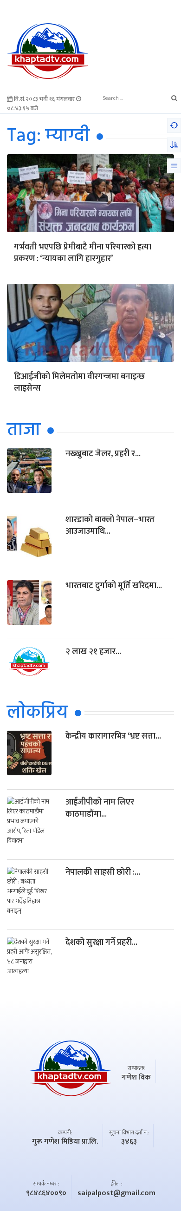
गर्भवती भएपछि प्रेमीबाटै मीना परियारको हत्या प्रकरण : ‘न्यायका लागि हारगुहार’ (82, 254)
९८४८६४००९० (46, 1193)
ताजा (23, 431)
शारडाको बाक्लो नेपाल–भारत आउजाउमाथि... (110, 525)
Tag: (48, 137)
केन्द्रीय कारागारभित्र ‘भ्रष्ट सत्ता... (113, 736)
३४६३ (129, 1141)
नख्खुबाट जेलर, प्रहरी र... (103, 454)
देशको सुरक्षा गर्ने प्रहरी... (101, 942)
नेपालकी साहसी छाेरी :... (102, 872)
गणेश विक (136, 1077)
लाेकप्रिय (37, 713)
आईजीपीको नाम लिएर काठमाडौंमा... (99, 808)
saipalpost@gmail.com (116, 1193)
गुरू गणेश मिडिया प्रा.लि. (65, 1141)
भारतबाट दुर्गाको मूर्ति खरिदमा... (113, 586)
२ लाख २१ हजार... (93, 652)
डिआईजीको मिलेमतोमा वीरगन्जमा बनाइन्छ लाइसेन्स (79, 383)
